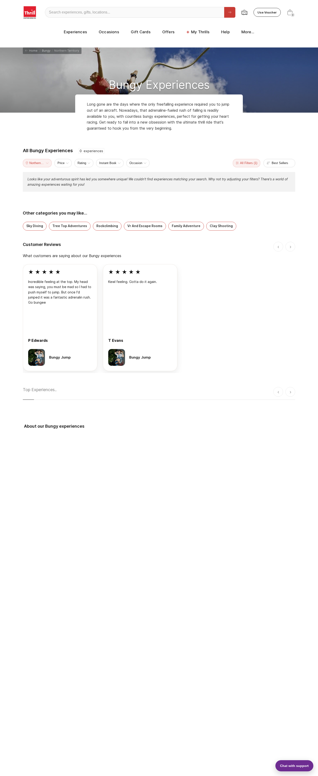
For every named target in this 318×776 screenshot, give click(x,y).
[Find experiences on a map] (244, 12)
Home (32, 50)
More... (247, 32)
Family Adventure (186, 226)
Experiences (75, 32)
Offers (168, 32)
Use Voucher (267, 12)
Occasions (109, 32)
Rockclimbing (107, 226)
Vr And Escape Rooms (144, 226)
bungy (46, 50)
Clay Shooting (221, 226)
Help (225, 32)
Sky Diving (34, 226)
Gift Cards (141, 32)
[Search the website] (229, 12)
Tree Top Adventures (69, 226)
